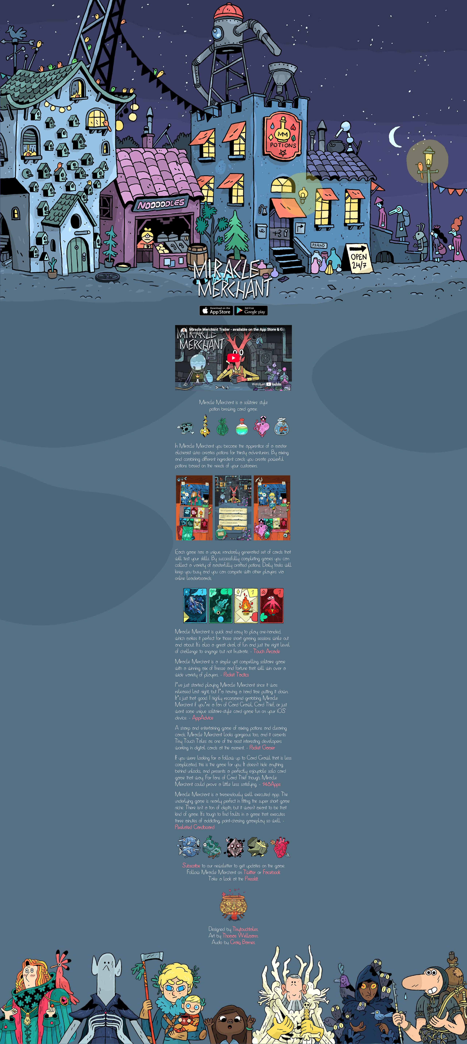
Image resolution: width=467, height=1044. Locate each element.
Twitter (250, 871)
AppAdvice (202, 717)
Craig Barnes (242, 941)
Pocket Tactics (236, 673)
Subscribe (191, 864)
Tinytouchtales (245, 928)
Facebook (271, 871)
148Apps (271, 783)
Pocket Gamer (262, 746)
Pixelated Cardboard (194, 826)
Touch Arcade (267, 650)
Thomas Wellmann (240, 935)
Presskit (251, 878)
